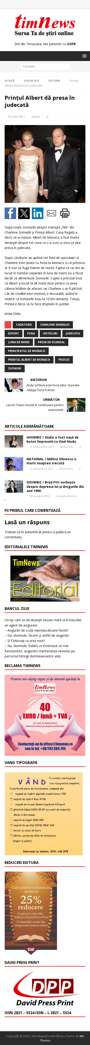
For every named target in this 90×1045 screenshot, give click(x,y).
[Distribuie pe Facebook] (11, 216)
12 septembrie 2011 (42, 446)
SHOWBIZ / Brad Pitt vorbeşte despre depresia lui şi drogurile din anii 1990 (55, 486)
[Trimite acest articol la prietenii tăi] (52, 216)
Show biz (31, 81)
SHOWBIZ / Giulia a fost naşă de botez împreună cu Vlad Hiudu (53, 439)
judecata (73, 333)
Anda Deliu (67, 446)
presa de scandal (51, 342)
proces (63, 360)
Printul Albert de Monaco (29, 360)
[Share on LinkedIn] (38, 216)
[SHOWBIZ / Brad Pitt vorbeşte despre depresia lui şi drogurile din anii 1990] (14, 486)
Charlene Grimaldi (54, 325)
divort (13, 333)
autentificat (33, 532)
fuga (31, 333)
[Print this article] (65, 216)
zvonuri (14, 368)
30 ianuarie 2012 (40, 496)
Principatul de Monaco (26, 351)
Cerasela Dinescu (66, 496)
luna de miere (19, 342)
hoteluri (50, 333)
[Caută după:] (45, 66)
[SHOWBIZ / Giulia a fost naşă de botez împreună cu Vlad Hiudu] (14, 441)
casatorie (24, 325)
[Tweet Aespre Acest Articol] (25, 216)
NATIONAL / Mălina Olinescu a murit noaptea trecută (51, 461)
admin (35, 116)
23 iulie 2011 (16, 116)
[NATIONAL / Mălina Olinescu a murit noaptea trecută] (14, 464)
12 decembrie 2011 (41, 468)
